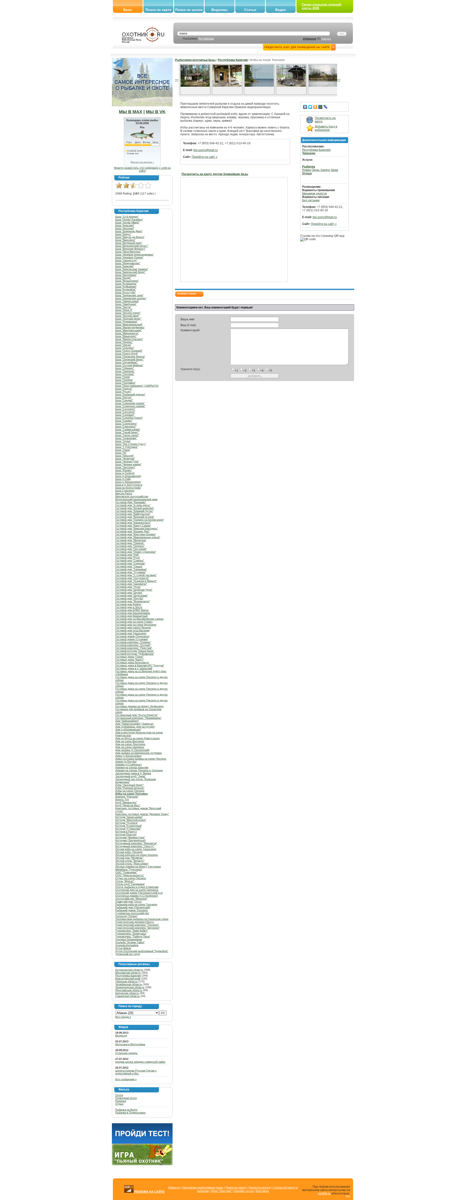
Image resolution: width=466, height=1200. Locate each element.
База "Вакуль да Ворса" (129, 237)
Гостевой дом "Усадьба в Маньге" (136, 580)
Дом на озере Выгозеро (129, 741)
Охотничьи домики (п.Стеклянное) (136, 895)
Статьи (250, 10)
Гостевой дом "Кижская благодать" (136, 528)
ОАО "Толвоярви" (126, 872)
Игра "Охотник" (221, 1191)
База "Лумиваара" (126, 321)
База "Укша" (122, 449)
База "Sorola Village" (127, 222)
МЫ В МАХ (130, 111)
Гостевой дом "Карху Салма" (133, 525)
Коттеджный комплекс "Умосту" (134, 846)
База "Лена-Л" (124, 309)
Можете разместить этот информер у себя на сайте (142, 169)
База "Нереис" (124, 341)
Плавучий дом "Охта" (128, 901)
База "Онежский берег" (129, 359)
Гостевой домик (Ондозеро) (132, 636)
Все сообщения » (126, 1079)
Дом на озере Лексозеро (130, 744)
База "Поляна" (124, 379)
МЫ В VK (156, 111)
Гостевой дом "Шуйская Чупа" (133, 589)
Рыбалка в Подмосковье (130, 1112)
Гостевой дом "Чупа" (128, 586)
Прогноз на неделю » (142, 162)
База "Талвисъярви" (127, 429)
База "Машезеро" (126, 336)
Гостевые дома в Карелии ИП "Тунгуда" (139, 665)
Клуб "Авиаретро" (126, 802)
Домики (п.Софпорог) (128, 764)
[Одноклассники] (315, 107)
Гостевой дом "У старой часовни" (136, 575)
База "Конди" (123, 277)
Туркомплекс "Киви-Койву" (131, 930)
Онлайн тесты (244, 1191)
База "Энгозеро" (125, 467)
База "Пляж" (122, 376)
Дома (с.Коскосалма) (128, 755)
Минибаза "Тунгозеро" (128, 869)
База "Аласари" (124, 225)
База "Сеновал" (124, 414)
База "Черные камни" (128, 464)
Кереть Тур (122, 799)
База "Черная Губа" (127, 461)
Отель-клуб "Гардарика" (130, 884)
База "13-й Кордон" (127, 216)
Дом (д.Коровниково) (128, 729)
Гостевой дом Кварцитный (131, 615)
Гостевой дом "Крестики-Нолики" (135, 534)
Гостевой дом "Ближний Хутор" (134, 511)
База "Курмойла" (125, 289)
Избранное (309, 38)
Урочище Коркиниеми (128, 939)
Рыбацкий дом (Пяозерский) (132, 907)
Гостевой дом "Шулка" (129, 592)
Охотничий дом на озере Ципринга (136, 889)
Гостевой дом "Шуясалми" (131, 595)
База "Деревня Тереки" (129, 257)
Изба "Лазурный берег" (129, 784)
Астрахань (206, 38)
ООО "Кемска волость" (129, 875)
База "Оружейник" (126, 362)
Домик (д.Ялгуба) (126, 761)
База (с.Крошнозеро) (128, 481)
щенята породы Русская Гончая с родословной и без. (136, 1072)
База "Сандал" (124, 400)
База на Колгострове (128, 487)
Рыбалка (120, 1100)
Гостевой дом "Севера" (129, 560)
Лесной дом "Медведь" (129, 857)
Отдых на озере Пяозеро (130, 878)
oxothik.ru (324, 1193)
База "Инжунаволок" (127, 263)
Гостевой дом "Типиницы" (131, 569)
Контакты (262, 1191)
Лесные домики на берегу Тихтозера (138, 866)
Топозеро (308, 153)
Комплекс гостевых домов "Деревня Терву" (142, 814)
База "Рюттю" (123, 397)
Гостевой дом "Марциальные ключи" (137, 537)
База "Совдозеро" (126, 423)
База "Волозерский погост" (131, 245)
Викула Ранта (123, 493)
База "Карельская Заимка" (131, 269)
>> (339, 80)
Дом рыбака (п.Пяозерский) (132, 750)
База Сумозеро (124, 490)
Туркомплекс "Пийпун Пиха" (132, 936)
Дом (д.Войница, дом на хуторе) (135, 726)
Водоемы (219, 10)
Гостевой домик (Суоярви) (131, 639)
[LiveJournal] (325, 107)
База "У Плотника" (126, 446)
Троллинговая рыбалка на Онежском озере (141, 919)
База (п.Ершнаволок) (128, 476)
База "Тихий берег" (127, 432)
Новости (174, 1187)
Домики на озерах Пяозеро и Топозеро (139, 770)
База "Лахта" (123, 307)
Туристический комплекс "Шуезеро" (137, 927)
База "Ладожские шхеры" (130, 298)
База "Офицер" (124, 368)
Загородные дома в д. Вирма (133, 773)
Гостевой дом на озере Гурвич (134, 621)
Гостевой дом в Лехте (128, 607)
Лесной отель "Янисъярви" (132, 863)
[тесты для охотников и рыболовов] (142, 1142)
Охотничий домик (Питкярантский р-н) (139, 892)
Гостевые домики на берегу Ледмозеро (139, 706)
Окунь (316, 170)
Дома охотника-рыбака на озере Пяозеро (140, 758)
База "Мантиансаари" (128, 330)
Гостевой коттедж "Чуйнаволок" (134, 653)
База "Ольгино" (124, 347)
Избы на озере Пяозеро (129, 790)
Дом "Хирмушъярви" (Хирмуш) (134, 723)
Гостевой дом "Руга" (127, 557)
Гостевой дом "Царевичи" (131, 583)
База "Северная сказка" (130, 403)
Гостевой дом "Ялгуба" (129, 598)
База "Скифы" (124, 420)
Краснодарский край (127, 978)
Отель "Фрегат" (124, 881)
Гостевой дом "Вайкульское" (132, 513)
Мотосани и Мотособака (130, 1044)
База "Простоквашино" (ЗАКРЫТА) (136, 385)
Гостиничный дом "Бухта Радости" (136, 715)
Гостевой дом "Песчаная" (131, 548)
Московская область (128, 972)
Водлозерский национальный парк (136, 499)
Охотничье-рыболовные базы (202, 1187)
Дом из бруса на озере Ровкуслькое (137, 738)
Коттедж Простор (125, 834)
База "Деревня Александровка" (134, 254)
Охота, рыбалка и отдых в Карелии (136, 886)
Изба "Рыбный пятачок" (129, 787)
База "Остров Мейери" (129, 365)
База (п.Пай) (123, 478)
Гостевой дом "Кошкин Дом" (132, 531)
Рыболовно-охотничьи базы (195, 60)
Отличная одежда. (126, 1053)
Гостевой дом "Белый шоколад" (134, 508)
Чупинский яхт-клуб (127, 954)
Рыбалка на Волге (126, 1109)
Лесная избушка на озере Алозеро (136, 854)
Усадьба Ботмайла (126, 945)
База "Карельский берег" (130, 272)
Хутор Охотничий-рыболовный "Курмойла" (141, 951)
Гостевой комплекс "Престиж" (133, 648)
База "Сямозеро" (125, 426)
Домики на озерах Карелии (131, 767)
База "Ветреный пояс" (128, 242)
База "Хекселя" (124, 455)
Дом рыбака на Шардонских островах (138, 752)
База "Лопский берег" (128, 318)
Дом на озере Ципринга (129, 747)
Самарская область (127, 996)
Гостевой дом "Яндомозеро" (132, 601)
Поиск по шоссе (189, 10)
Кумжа (306, 170)
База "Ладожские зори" (129, 295)
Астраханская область (129, 969)
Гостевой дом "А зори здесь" (132, 505)
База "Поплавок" (125, 382)
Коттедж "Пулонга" (126, 822)
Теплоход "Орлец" (126, 916)
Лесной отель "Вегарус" (130, 860)
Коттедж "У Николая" (128, 828)
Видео (280, 10)
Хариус (325, 170)
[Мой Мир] (320, 107)
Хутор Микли (123, 948)
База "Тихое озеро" (127, 435)
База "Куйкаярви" (126, 286)
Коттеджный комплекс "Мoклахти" (136, 843)
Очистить (326, 39)
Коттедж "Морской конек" (130, 819)
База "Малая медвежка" (130, 327)
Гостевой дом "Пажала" (129, 543)
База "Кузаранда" (126, 283)
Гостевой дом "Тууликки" (130, 572)
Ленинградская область (129, 987)
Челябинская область (128, 984)
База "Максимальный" (129, 324)
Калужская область (127, 993)
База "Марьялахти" (127, 333)
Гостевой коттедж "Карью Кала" (134, 650)
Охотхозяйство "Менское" (131, 898)
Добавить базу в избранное (326, 128)
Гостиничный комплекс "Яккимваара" (138, 717)
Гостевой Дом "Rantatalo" (130, 502)
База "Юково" (123, 470)
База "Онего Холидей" (128, 350)
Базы (127, 10)
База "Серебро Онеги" (129, 417)
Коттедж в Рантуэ (126, 831)
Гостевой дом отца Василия (132, 630)
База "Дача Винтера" (128, 251)
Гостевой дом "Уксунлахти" (132, 578)
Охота (119, 1095)
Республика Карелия (128, 975)
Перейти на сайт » (204, 157)
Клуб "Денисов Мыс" (128, 805)
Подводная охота (126, 1098)
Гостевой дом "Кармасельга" (133, 522)
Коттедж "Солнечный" (128, 825)
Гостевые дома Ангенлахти (132, 662)
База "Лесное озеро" (128, 312)
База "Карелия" (124, 266)
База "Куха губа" (125, 292)
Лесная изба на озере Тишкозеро (135, 849)
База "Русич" (123, 391)
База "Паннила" (124, 371)
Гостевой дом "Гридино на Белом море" (139, 519)
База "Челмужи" (125, 458)
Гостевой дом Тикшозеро (130, 633)
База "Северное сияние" (130, 406)
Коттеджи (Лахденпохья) (130, 840)
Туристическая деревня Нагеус (134, 921)
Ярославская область (128, 990)
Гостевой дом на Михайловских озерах (139, 618)
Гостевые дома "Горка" (129, 656)
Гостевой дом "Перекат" (130, 546)
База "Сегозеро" (125, 409)
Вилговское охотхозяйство (131, 496)
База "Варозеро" (125, 239)
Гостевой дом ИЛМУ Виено (132, 610)
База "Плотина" (124, 374)
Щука (334, 170)
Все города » (123, 1016)
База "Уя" (121, 452)
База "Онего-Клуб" (126, 353)
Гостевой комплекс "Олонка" (133, 642)
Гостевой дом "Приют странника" (135, 551)
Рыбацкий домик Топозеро (131, 910)
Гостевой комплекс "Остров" (133, 645)
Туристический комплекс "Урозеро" (137, 924)
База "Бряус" (123, 234)
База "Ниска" (123, 344)
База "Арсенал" (124, 228)
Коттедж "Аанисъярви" (129, 817)
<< (176, 80)
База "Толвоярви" (126, 438)
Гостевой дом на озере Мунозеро (135, 624)
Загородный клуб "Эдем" (130, 776)
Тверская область (126, 981)
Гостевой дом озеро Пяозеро (133, 627)
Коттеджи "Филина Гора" (130, 837)
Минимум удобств (314, 193)
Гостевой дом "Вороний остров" (134, 516)
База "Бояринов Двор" (128, 231)
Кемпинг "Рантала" (126, 796)
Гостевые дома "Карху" (129, 659)
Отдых (119, 1103)
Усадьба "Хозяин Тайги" (130, 942)
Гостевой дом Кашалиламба (132, 613)
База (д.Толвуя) (125, 473)
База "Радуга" (123, 388)
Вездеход (121, 1035)
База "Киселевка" (126, 274)
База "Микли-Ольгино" (129, 339)
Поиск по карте (158, 10)
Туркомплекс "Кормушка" (131, 933)
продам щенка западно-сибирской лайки (140, 1061)
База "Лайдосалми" (127, 301)
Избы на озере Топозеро (131, 793)
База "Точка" (123, 441)
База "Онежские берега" (130, 356)
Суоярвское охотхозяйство (132, 913)
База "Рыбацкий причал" (130, 394)
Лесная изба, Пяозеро (128, 852)
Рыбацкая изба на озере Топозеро (136, 904)
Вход (348, 1196)
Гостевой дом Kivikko (128, 604)
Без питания (311, 200)
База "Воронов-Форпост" (130, 248)
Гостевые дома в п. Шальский (133, 668)
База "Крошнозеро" (127, 280)
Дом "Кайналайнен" (127, 720)
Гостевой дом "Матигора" (130, 540)
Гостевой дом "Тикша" (129, 566)
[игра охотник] (142, 1164)
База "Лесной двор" (127, 315)
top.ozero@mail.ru (205, 150)
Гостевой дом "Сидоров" (130, 563)
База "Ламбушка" (126, 304)
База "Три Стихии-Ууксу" (130, 444)
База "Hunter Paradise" (129, 219)
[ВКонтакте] (305, 107)
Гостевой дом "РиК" (127, 554)
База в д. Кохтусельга (128, 484)
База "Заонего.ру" (126, 260)
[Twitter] (310, 107)
